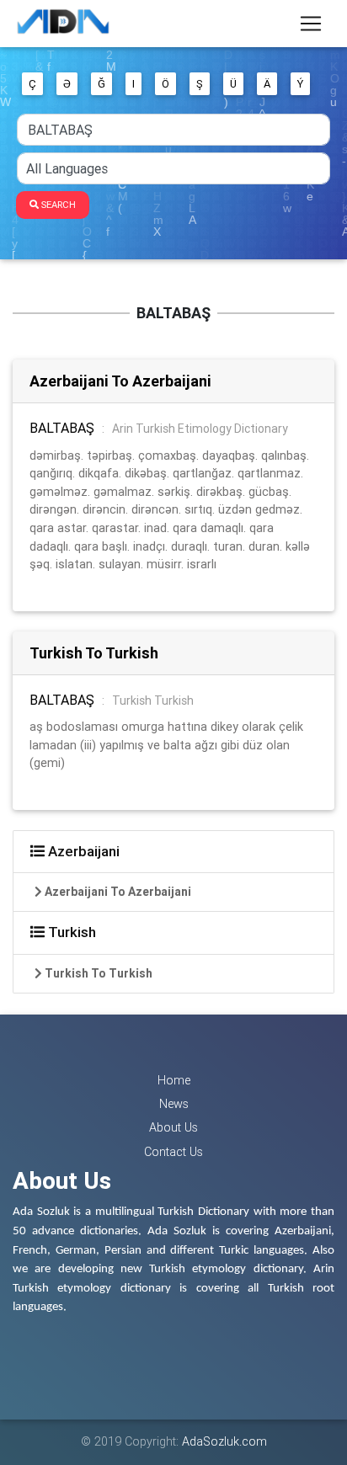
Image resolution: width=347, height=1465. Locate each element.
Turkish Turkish (153, 700)
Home (173, 1080)
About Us (173, 1127)
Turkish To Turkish (93, 653)
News (174, 1103)
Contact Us (173, 1151)
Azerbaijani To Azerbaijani (120, 381)
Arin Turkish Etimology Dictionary (200, 428)
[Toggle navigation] (311, 24)
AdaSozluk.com (224, 1441)
